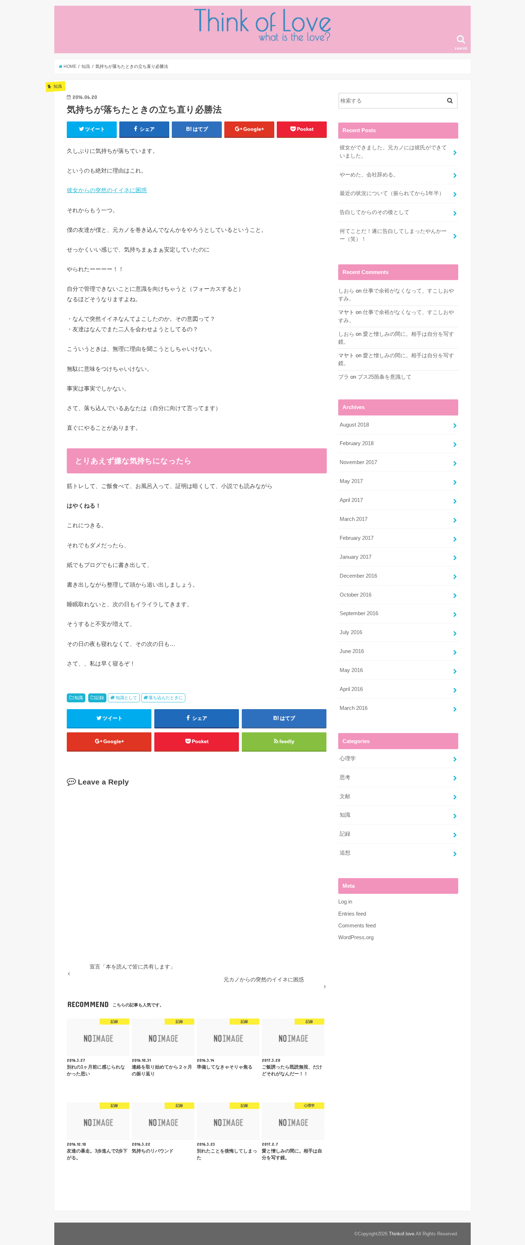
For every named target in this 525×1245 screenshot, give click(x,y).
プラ (343, 377)
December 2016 (358, 576)
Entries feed (352, 914)
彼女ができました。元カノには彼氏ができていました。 (393, 151)
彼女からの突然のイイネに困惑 (107, 190)
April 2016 (351, 689)
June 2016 (352, 651)
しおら (346, 291)
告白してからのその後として (374, 212)
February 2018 (357, 443)
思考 (345, 777)
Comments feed (357, 925)
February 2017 (357, 538)
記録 (99, 697)
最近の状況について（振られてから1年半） (392, 193)
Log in (345, 902)
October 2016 (355, 595)
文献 (345, 796)
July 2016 (351, 632)
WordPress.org (356, 937)
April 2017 (351, 500)
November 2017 (358, 462)
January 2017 (355, 557)
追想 (345, 853)
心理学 (348, 758)
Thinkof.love (401, 1233)
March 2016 (354, 708)
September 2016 (359, 613)
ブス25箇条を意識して (384, 377)
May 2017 (351, 481)
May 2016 (351, 670)
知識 (78, 697)
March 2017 (354, 519)
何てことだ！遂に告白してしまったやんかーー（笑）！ (393, 235)
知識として (126, 697)
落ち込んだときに (166, 697)
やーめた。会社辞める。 (369, 175)
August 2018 (354, 425)
